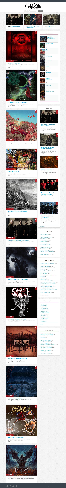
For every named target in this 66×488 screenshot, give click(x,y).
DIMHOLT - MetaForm (14, 63)
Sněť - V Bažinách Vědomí (44, 272)
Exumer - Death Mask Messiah (45, 264)
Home (23, 486)
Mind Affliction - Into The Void (45, 335)
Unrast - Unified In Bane (44, 245)
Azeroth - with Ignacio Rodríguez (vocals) (47, 170)
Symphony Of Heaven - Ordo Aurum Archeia (47, 344)
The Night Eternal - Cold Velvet (45, 353)
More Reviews (42, 102)
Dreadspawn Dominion (51, 38)
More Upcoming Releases (44, 295)
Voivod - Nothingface (44, 238)
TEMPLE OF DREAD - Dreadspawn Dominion (20, 477)
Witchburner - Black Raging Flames (46, 267)
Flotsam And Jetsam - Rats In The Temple (47, 263)
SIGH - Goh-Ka (12, 142)
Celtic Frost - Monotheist (44, 234)
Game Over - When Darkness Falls (46, 280)
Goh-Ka (47, 50)
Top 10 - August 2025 (44, 318)
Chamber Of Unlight (49, 43)
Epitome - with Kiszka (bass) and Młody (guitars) (48, 193)
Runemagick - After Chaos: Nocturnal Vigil (47, 283)
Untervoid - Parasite (43, 241)
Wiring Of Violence (49, 79)
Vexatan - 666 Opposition (44, 343)
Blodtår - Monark (43, 279)
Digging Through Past (13, 171)
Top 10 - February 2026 (44, 309)
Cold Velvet (47, 62)
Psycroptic (47, 89)
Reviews (31, 486)
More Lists (41, 324)
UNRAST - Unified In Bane (15, 398)
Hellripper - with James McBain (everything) (47, 147)
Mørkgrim (47, 55)
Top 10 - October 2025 (44, 315)
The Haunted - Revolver (44, 248)
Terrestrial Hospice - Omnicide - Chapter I (47, 275)
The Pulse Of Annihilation (50, 91)
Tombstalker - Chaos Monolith (45, 287)
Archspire (47, 66)
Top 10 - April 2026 (43, 306)
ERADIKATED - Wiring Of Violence (17, 358)
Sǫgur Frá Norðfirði (49, 56)
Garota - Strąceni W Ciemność (45, 285)
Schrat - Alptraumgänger (44, 243)
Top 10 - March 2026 (44, 308)
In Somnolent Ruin (49, 85)
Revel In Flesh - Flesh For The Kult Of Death (47, 282)
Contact (41, 486)
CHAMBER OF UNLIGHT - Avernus (17, 102)
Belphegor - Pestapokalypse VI (45, 250)
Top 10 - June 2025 (43, 321)
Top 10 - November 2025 (44, 314)
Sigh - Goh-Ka (42, 269)
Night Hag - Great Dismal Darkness (46, 347)
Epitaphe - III (42, 276)
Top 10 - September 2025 (44, 317)
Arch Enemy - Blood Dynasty (45, 244)
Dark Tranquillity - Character (45, 247)
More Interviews (42, 226)
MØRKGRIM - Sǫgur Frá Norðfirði (17, 211)
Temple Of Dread (50, 37)
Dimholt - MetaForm (43, 235)
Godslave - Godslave (43, 273)
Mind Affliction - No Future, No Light (46, 334)
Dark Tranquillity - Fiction (44, 240)
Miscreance (48, 95)
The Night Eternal (49, 60)
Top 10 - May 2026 (43, 305)
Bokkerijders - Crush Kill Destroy (45, 346)
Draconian (47, 84)
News (27, 486)
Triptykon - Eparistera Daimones (45, 237)
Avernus (47, 44)
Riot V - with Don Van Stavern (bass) (47, 216)
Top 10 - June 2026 (43, 304)
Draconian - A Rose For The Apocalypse (47, 251)
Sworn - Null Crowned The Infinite (46, 270)
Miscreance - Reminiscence (45, 266)
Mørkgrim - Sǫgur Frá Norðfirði (45, 350)
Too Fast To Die (48, 67)
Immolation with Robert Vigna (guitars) (18, 240)
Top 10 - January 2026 (44, 311)
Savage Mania (48, 72)
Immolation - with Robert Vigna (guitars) (48, 124)
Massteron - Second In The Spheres (46, 286)
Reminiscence (48, 97)
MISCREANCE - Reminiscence (15, 437)
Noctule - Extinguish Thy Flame (45, 292)
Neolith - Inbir (42, 277)
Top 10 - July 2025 (43, 319)
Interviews (36, 486)
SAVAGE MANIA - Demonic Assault (17, 319)
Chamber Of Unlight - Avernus (45, 340)
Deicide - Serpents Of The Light (45, 254)
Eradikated (48, 78)
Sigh (46, 49)
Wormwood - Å (43, 351)
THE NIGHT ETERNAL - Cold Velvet (18, 279)
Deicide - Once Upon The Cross (45, 253)
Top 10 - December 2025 (44, 312)
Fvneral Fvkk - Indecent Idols (45, 341)
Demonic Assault (48, 73)
